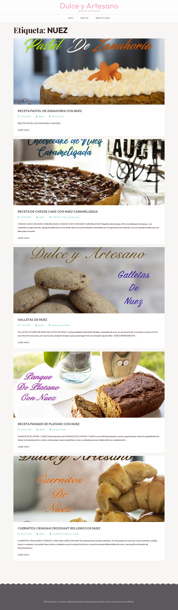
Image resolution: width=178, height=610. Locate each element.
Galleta (55, 325)
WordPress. (129, 601)
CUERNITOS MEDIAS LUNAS (65, 534)
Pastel (61, 116)
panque (55, 429)
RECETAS (84, 18)
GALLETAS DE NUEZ (32, 320)
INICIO (70, 18)
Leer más (23, 130)
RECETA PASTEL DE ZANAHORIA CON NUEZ (50, 111)
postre (77, 217)
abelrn (41, 116)
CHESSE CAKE (59, 217)
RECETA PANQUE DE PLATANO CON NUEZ (48, 424)
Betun (54, 116)
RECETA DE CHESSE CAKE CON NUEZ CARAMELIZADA (58, 211)
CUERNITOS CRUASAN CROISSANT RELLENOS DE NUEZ (59, 528)
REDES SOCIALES (103, 18)
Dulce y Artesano (89, 6)
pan (61, 325)
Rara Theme (106, 601)
